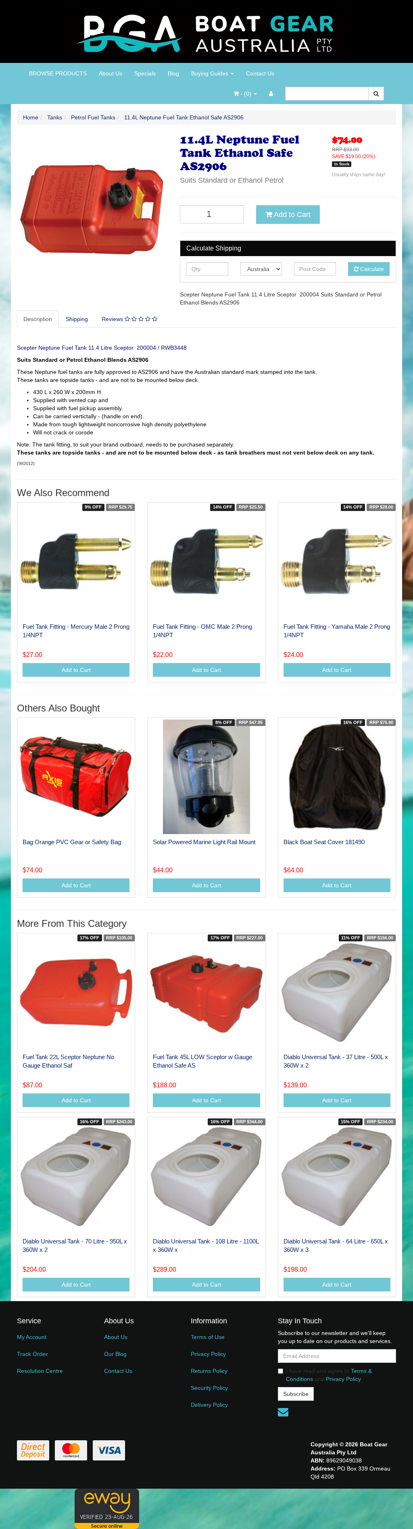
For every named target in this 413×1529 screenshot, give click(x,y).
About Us (110, 73)
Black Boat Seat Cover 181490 (324, 842)
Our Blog (115, 1354)
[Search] (376, 93)
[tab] (38, 319)
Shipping (77, 319)
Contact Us (260, 73)
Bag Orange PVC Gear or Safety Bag (72, 842)
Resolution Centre (40, 1371)
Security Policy (209, 1388)
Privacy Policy (208, 1354)
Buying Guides (210, 73)
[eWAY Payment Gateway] (107, 1508)
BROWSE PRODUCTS (58, 73)
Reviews (113, 319)
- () (246, 93)
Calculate (371, 269)
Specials (145, 73)
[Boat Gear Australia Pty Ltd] (206, 31)
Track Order (32, 1354)
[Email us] (283, 1412)
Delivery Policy (209, 1405)
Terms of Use (208, 1337)
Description (37, 319)
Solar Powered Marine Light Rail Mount (204, 842)
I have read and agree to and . (329, 1375)
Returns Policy (209, 1371)
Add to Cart (291, 215)
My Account (31, 1337)
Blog (173, 73)
